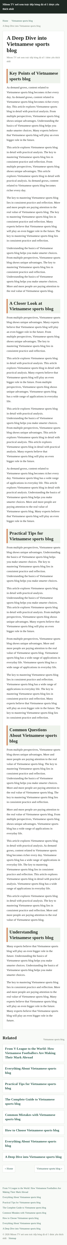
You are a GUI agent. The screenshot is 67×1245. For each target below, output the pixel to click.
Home (5, 21)
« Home (9, 1168)
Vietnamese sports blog (22, 21)
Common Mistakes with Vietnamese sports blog (24, 1213)
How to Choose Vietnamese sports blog (32, 1130)
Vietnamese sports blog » (49, 1168)
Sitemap (12, 1238)
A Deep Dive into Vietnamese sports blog (33, 1157)
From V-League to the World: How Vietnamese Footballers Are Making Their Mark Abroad (30, 1053)
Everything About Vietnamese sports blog (22, 1197)
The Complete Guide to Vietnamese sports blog (24, 1208)
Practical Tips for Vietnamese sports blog (21, 1202)
